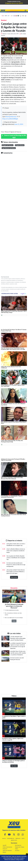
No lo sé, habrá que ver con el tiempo (14, 617)
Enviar (14, 621)
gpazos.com (14, 840)
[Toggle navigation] (25, 10)
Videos (16, 848)
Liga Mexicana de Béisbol (8, 148)
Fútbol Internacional (7, 847)
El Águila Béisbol (19, 145)
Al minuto (17, 850)
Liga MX (4, 845)
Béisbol (4, 852)
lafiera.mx (18, 838)
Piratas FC (5, 848)
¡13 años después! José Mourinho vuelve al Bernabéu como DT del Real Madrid (17, 638)
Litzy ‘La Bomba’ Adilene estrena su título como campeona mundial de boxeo (16, 550)
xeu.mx (4, 838)
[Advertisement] (14, 216)
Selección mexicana (7, 850)
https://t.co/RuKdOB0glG (10, 119)
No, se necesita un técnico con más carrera (13, 613)
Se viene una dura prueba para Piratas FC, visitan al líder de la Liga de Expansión (16, 564)
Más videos (14, 766)
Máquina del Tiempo (19, 847)
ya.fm (23, 838)
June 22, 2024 (19, 124)
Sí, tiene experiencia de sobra (12, 610)
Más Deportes (18, 845)
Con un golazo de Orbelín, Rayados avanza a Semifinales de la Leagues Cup (16, 557)
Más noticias (14, 577)
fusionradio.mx (10, 838)
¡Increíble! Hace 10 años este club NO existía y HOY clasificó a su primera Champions (18, 653)
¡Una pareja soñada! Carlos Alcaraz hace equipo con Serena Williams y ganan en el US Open (16, 571)
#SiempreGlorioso (11, 117)
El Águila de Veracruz (7, 145)
